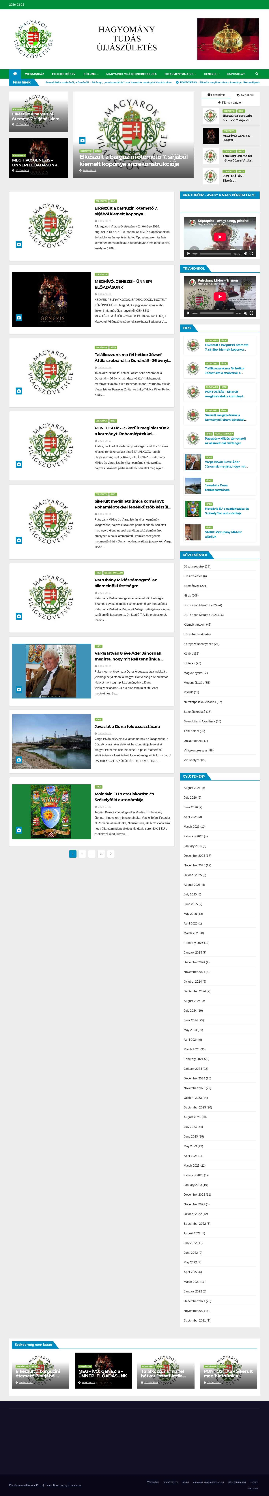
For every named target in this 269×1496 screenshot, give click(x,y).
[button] (256, 73)
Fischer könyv (64, 74)
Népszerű (247, 95)
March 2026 (191, 826)
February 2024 (193, 1059)
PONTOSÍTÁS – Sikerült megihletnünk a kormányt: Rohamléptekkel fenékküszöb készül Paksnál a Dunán (132, 434)
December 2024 (194, 962)
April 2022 (190, 1272)
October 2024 (193, 981)
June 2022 (191, 1252)
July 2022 (190, 1243)
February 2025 (193, 942)
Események (19, 109)
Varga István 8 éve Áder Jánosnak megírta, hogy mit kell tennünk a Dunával (128, 659)
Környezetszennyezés (198, 644)
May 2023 (190, 1146)
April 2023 (190, 1155)
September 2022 (195, 1223)
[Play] (188, 253)
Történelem (191, 731)
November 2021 (194, 1310)
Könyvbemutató (194, 634)
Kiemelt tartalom (232, 102)
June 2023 (191, 1136)
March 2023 (191, 1165)
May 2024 (190, 1030)
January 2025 (193, 952)
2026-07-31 (105, 807)
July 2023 (190, 1126)
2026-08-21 (22, 124)
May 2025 (190, 913)
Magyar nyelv (192, 673)
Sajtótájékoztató (194, 711)
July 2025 (190, 894)
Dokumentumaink (179, 74)
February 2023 (193, 1175)
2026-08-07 (105, 593)
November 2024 (194, 971)
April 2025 (190, 923)
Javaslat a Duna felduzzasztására (127, 726)
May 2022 (190, 1262)
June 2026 (191, 807)
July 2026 (190, 797)
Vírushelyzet (192, 760)
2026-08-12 (105, 514)
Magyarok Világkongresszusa (131, 74)
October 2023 (193, 1097)
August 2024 (192, 1001)
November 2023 (194, 1088)
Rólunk (90, 74)
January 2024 (193, 1068)
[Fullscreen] (251, 253)
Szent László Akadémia (199, 721)
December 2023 (194, 1078)
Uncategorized (193, 740)
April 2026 (190, 817)
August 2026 (192, 787)
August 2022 (192, 1233)
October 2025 (193, 875)
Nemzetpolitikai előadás (200, 702)
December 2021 (194, 1301)
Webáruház (34, 74)
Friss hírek (218, 94)
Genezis (210, 74)
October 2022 (193, 1214)
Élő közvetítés (193, 576)
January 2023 (193, 1184)
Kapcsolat (236, 74)
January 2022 (193, 1291)
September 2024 (195, 991)
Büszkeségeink (194, 566)
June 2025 (191, 904)
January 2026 (193, 846)
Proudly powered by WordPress (26, 1485)
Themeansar (74, 1485)
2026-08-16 (105, 367)
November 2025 (194, 865)
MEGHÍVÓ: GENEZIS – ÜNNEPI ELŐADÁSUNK (34, 162)
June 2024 (191, 1020)
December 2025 (194, 855)
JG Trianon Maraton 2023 (201, 614)
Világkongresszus (196, 750)
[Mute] (245, 253)
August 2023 (192, 1117)
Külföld (188, 653)
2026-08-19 (22, 170)
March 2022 (191, 1281)
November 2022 (194, 1204)
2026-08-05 (105, 666)
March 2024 (191, 1049)
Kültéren (189, 663)
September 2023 (195, 1107)
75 (101, 854)
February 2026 (193, 836)
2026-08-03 (105, 733)
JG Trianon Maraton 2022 (201, 605)
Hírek (31, 109)
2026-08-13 (105, 441)
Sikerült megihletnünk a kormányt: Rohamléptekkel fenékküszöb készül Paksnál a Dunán (131, 507)
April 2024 (190, 1039)
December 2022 (194, 1194)
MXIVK (188, 692)
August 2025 (192, 884)
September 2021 (195, 1320)
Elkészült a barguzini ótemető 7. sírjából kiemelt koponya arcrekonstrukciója (38, 121)
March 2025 (191, 933)
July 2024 (190, 1010)
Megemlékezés (194, 682)
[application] (220, 237)
